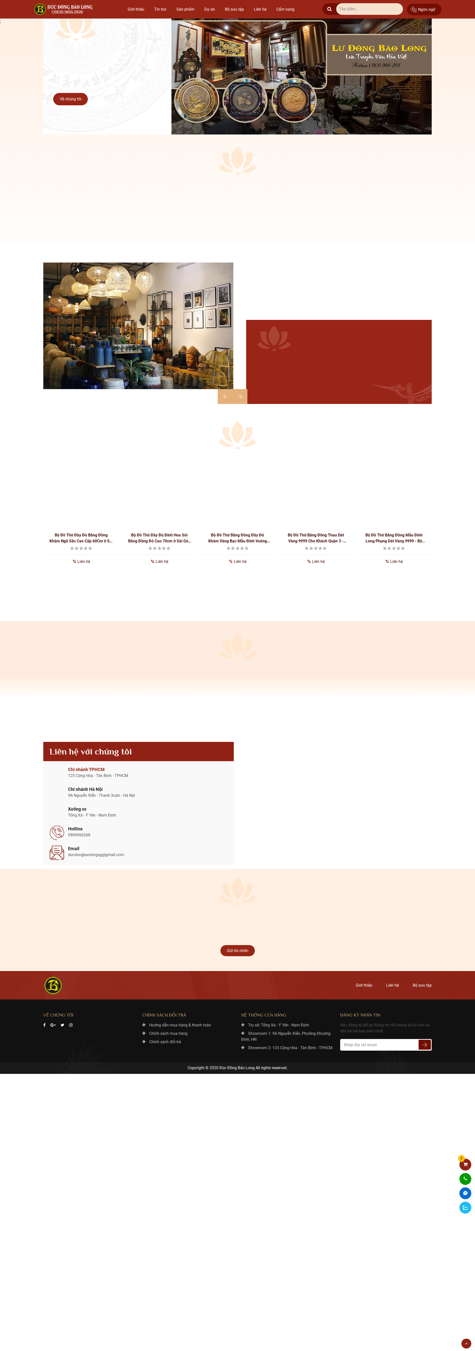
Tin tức (160, 9)
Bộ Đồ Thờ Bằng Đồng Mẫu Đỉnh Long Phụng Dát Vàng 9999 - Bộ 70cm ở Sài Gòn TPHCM (315, 535)
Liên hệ (260, 9)
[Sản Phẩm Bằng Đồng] (64, 9)
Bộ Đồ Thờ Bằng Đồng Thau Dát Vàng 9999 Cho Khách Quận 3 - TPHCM (238, 535)
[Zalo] (465, 1207)
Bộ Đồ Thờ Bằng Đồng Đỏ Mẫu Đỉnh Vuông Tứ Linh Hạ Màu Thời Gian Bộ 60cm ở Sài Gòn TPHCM (394, 535)
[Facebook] (44, 1022)
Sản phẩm (185, 9)
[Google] (53, 1022)
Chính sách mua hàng (168, 1030)
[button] (225, 393)
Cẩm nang (285, 9)
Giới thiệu (136, 9)
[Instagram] (71, 1022)
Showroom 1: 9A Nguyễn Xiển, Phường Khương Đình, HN (286, 1033)
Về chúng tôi (70, 99)
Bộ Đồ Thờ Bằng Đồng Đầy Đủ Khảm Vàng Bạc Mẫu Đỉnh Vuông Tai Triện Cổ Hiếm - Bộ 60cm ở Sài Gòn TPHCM (159, 535)
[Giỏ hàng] (465, 1165)
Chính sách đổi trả (165, 1039)
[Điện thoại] (465, 1179)
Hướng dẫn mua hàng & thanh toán (180, 1022)
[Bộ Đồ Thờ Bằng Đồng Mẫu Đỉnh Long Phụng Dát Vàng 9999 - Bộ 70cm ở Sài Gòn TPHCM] (316, 488)
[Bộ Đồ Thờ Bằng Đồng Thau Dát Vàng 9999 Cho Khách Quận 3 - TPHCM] (237, 488)
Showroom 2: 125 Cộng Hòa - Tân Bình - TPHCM (290, 1044)
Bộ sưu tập (234, 9)
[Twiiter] (62, 1022)
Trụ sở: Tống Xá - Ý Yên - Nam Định (278, 1022)
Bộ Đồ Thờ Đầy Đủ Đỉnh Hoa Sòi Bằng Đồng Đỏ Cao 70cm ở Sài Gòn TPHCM (81, 535)
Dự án (209, 9)
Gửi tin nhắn (237, 947)
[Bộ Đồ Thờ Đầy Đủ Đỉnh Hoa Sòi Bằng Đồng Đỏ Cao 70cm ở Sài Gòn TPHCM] (81, 488)
